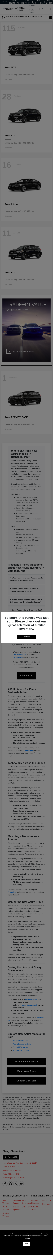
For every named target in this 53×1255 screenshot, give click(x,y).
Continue (26, 637)
